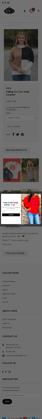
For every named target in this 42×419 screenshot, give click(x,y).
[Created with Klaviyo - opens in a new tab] (21, 224)
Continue (11, 214)
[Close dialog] (39, 195)
